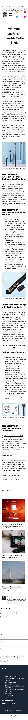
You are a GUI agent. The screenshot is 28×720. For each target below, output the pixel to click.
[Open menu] (25, 22)
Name (2, 642)
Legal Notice (8, 691)
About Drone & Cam (11, 676)
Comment (3, 617)
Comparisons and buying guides (14, 678)
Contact (7, 680)
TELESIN (12, 462)
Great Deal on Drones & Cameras (14, 689)
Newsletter (8, 693)
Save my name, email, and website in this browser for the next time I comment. (14, 657)
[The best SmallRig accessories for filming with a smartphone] (13, 541)
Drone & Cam (9, 684)
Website (2, 649)
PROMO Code (9, 695)
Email (2, 634)
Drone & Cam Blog (10, 682)
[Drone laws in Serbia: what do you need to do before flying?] (13, 573)
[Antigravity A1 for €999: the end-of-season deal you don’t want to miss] (13, 510)
